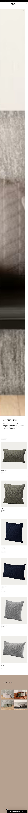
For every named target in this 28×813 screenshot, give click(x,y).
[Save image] (23, 10)
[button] (17, 811)
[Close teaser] (7, 809)
